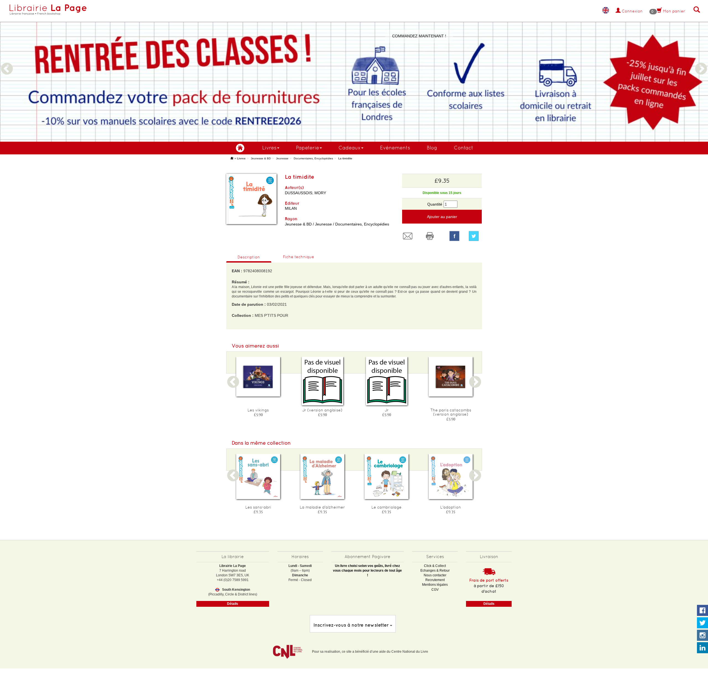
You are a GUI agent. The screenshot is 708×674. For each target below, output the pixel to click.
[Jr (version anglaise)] (322, 381)
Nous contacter (435, 575)
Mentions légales (435, 585)
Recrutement (435, 580)
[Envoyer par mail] (409, 236)
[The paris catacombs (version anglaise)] (451, 376)
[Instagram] (702, 635)
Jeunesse (282, 158)
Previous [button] (7, 62)
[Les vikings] (258, 376)
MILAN (291, 208)
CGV (435, 590)
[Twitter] (475, 236)
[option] (354, 71)
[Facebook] (454, 236)
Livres (269, 148)
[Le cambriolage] (387, 476)
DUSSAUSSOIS (298, 193)
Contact (463, 148)
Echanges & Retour (435, 570)
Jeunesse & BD (261, 158)
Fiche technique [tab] (298, 257)
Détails (232, 604)
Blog (432, 148)
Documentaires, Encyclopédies (313, 158)
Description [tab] (249, 257)
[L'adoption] (451, 476)
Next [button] (701, 62)
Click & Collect (435, 566)
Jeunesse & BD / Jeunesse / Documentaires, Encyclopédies (337, 224)
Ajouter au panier (442, 216)
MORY (320, 193)
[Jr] (387, 381)
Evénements (395, 148)
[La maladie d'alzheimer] (322, 476)
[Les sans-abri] (258, 476)
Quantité (434, 204)
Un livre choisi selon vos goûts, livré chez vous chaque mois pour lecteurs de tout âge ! (367, 570)
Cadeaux (350, 148)
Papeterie (307, 148)
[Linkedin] (702, 648)
